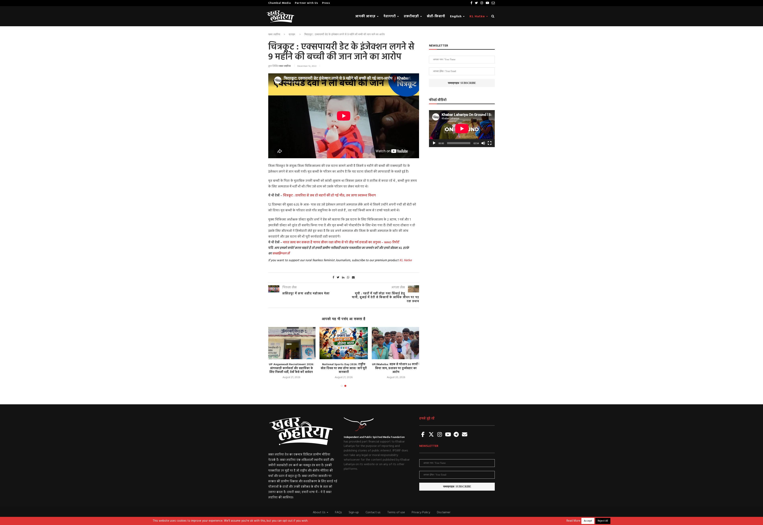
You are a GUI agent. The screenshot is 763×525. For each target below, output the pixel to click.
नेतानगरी (390, 16)
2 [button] (345, 386)
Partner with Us (306, 3)
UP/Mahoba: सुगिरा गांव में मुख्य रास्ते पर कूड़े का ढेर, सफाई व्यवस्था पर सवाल (292, 366)
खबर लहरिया (274, 34)
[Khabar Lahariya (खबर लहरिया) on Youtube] (448, 435)
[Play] (434, 143)
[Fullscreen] (490, 143)
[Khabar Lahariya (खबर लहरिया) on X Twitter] (431, 435)
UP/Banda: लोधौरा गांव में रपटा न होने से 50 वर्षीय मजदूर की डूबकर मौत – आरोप (397, 368)
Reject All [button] (603, 521)
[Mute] (483, 143)
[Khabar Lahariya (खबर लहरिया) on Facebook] (423, 435)
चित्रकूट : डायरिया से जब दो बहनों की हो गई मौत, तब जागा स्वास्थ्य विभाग (329, 195)
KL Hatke (478, 16)
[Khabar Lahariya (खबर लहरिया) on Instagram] (440, 435)
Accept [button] (588, 521)
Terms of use (396, 512)
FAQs (338, 512)
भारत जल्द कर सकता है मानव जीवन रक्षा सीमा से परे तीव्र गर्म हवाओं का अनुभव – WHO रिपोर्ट (341, 242)
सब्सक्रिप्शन (279, 253)
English (456, 16)
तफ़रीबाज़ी (412, 16)
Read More (573, 521)
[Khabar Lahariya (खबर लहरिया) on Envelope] (464, 435)
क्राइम (292, 34)
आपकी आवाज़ (366, 16)
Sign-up (354, 512)
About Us (319, 512)
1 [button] (342, 386)
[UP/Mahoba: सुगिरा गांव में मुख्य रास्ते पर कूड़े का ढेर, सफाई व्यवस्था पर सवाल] (292, 343)
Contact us (373, 512)
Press (326, 3)
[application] (462, 128)
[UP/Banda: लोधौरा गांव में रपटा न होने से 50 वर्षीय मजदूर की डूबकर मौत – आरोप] (397, 343)
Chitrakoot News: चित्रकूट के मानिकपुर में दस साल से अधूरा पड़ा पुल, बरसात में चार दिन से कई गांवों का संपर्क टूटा (345, 368)
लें (288, 253)
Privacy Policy (421, 512)
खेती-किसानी (436, 16)
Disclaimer (443, 512)
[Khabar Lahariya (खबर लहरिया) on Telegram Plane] (456, 435)
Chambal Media (279, 3)
